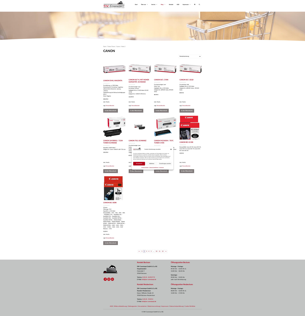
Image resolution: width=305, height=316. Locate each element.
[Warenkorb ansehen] (194, 5)
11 (159, 251)
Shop (162, 4)
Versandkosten (110, 105)
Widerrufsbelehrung (120, 306)
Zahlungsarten (132, 306)
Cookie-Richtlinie (145, 167)
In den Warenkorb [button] (110, 110)
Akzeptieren (139, 163)
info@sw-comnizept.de (149, 279)
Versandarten (142, 306)
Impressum (161, 167)
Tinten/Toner (111, 46)
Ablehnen (151, 163)
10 (156, 251)
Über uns (143, 4)
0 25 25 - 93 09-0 (147, 299)
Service (153, 4)
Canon (118, 46)
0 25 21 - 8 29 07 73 (148, 277)
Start (136, 4)
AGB (178, 4)
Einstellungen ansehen (165, 163)
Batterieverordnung (154, 306)
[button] (171, 149)
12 (162, 251)
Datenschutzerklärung (153, 167)
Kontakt (171, 4)
